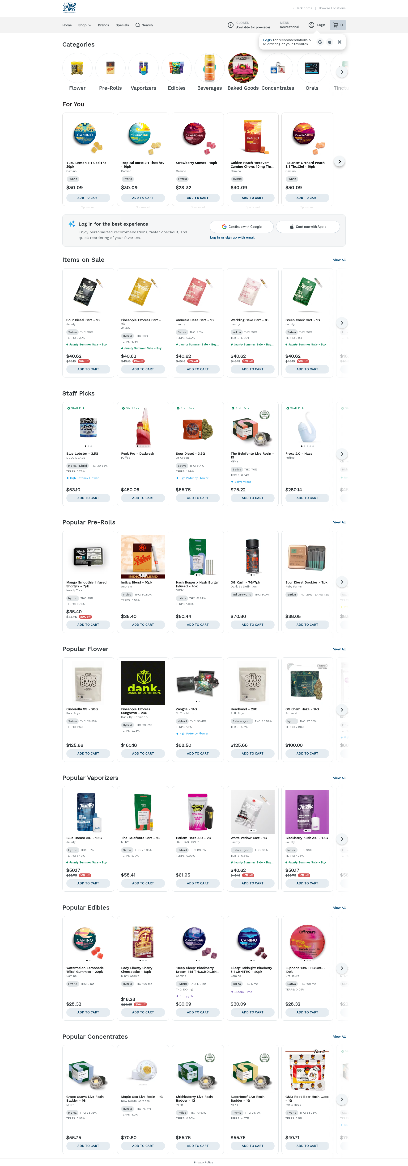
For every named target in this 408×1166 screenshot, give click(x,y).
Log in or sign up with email (232, 237)
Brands (103, 25)
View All (339, 260)
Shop (82, 25)
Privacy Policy (203, 1162)
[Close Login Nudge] (339, 42)
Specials (122, 25)
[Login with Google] (320, 42)
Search (147, 25)
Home (67, 25)
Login (321, 25)
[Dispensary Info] (231, 25)
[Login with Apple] (329, 42)
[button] (302, 42)
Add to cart (88, 369)
